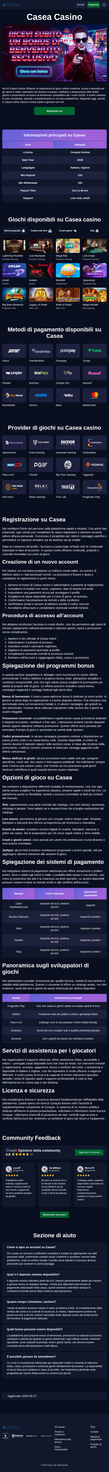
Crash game (65, 230)
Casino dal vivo (39, 230)
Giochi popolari (12, 230)
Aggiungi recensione (89, 1152)
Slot (92, 230)
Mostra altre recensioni (54, 1214)
